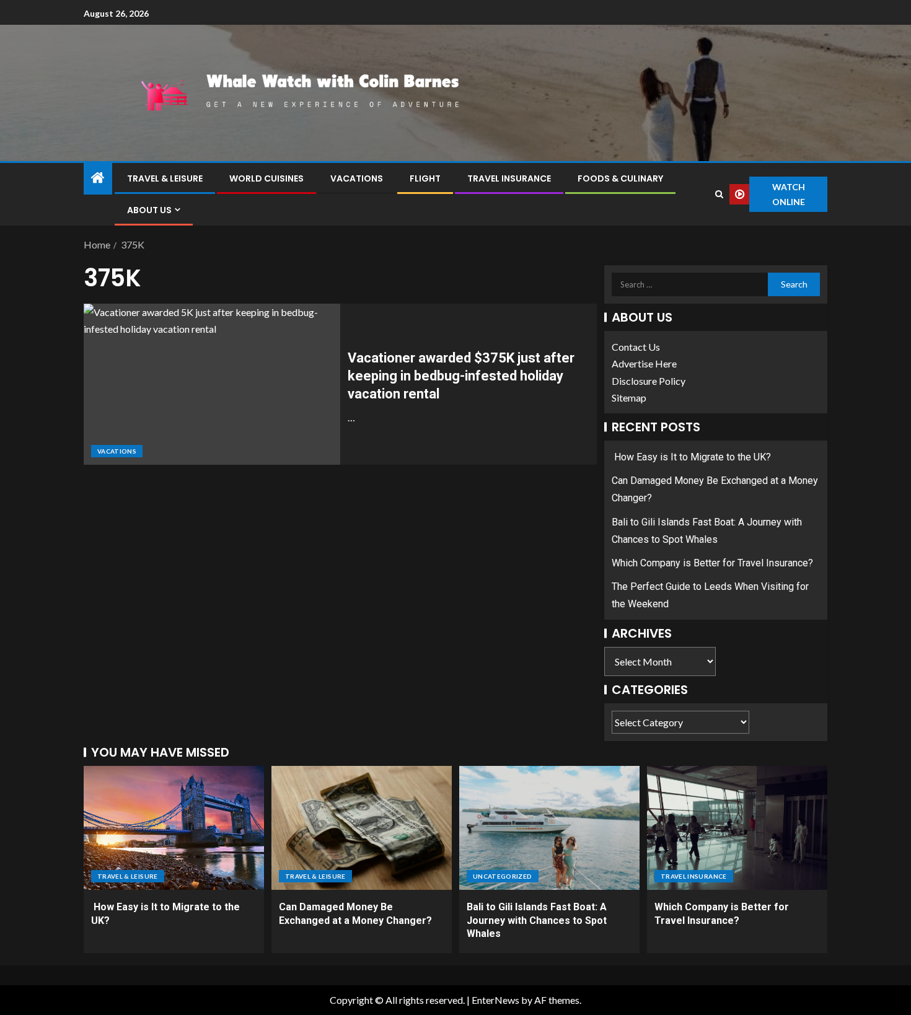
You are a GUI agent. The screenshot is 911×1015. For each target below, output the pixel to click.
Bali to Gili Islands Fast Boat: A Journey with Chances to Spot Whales (537, 920)
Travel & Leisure (165, 178)
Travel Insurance (509, 178)
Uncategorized (502, 876)
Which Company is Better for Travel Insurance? (712, 563)
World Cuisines (266, 178)
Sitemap (629, 397)
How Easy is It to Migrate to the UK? (691, 457)
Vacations (356, 178)
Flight (425, 178)
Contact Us (636, 347)
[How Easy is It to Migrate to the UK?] (174, 828)
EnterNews (495, 1000)
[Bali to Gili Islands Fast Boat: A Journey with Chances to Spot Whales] (549, 828)
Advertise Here (644, 363)
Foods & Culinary (620, 178)
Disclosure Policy (648, 381)
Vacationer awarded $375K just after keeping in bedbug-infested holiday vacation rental (461, 376)
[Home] (98, 178)
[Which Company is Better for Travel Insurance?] (737, 828)
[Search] (718, 194)
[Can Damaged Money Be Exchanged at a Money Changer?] (361, 828)
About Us (149, 210)
